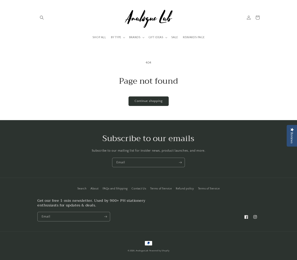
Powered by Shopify (159, 251)
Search (82, 188)
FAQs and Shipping (115, 188)
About (95, 188)
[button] (41, 17)
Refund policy (185, 188)
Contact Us (139, 188)
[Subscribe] (180, 162)
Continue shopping (149, 101)
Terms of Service (161, 188)
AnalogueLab (142, 251)
